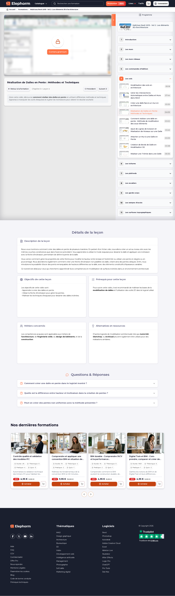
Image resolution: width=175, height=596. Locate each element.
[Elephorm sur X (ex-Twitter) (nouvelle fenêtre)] (19, 536)
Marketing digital (63, 572)
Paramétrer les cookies (19, 571)
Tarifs (141, 3)
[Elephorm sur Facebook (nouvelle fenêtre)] (12, 536)
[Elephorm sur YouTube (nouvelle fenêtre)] (25, 536)
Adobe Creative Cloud (111, 543)
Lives (131, 3)
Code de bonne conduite (20, 579)
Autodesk (106, 540)
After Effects (107, 557)
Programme (147, 15)
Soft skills (60, 568)
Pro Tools (106, 568)
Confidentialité (16, 557)
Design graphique (63, 536)
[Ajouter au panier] (43, 484)
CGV (12, 554)
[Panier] (148, 3)
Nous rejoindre (16, 564)
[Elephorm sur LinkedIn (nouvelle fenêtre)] (31, 536)
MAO (58, 532)
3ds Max (105, 572)
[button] (84, 494)
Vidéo (58, 550)
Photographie (62, 565)
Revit (104, 532)
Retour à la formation (19, 89)
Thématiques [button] (65, 526)
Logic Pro (106, 561)
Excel (104, 547)
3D (57, 547)
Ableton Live (107, 550)
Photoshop (107, 536)
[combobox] (78, 3)
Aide (12, 546)
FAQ (12, 550)
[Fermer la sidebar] (113, 20)
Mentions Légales (17, 568)
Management (62, 561)
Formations (23, 9)
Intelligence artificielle (65, 557)
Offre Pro (14, 561)
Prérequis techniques (19, 582)
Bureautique (61, 543)
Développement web (65, 554)
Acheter (27, 484)
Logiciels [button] (108, 526)
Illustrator (106, 554)
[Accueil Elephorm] (20, 526)
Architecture (61, 540)
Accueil (12, 9)
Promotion (115, 4)
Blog (12, 575)
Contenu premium (58, 52)
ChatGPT (106, 565)
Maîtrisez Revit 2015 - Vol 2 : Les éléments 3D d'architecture (54, 9)
